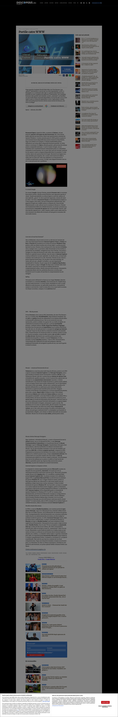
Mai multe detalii (46, 701)
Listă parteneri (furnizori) (57, 705)
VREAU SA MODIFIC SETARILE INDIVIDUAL (105, 706)
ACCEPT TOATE (105, 702)
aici (18, 710)
